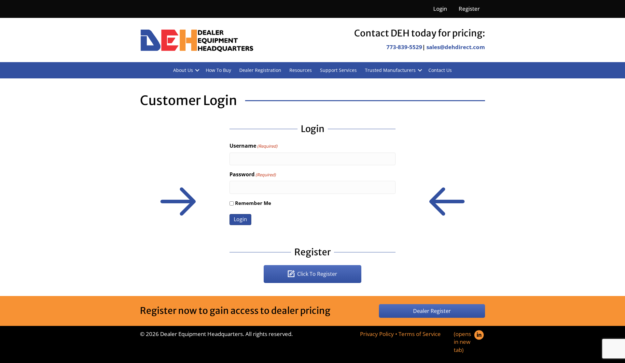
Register (469, 8)
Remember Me (253, 203)
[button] (197, 70)
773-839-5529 (404, 47)
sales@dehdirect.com (455, 47)
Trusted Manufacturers (390, 70)
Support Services (338, 70)
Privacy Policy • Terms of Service (400, 334)
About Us (183, 70)
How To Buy (218, 70)
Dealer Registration (260, 70)
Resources (300, 70)
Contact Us (440, 70)
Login (440, 8)
